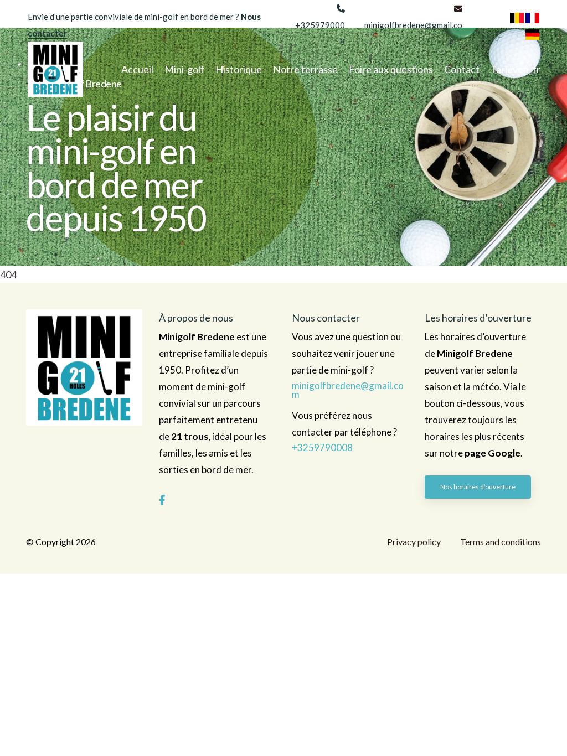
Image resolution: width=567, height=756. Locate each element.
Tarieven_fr (515, 69)
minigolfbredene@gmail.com (348, 390)
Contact (462, 69)
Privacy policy (414, 541)
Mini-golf (184, 69)
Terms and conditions (500, 541)
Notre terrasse (305, 69)
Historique (238, 69)
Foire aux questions (391, 69)
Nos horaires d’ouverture (478, 487)
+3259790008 (322, 447)
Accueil (137, 69)
